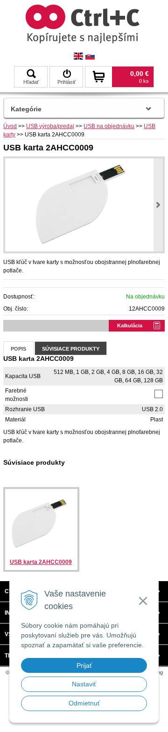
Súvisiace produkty (70, 349)
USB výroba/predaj (50, 126)
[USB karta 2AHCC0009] (84, 204)
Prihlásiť (66, 82)
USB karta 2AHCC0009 (41, 562)
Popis (18, 349)
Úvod (10, 126)
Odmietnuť (84, 703)
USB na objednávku (109, 126)
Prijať (84, 665)
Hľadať (31, 82)
